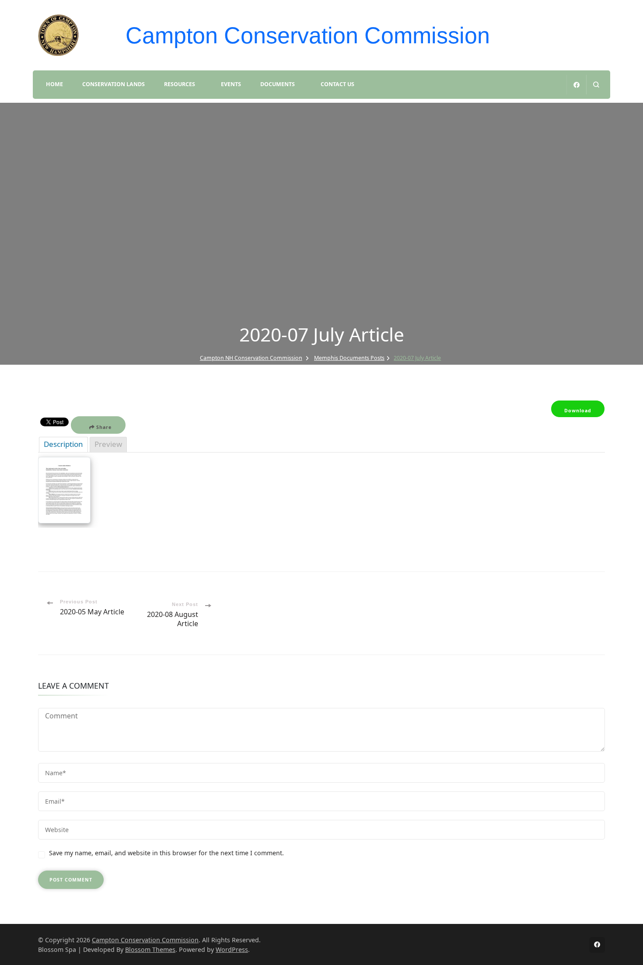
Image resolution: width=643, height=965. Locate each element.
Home (54, 84)
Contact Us (337, 84)
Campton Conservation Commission (308, 35)
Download (577, 411)
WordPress (232, 949)
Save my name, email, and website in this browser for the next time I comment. (166, 853)
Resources (179, 84)
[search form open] (596, 84)
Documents (277, 84)
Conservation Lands (113, 84)
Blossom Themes (150, 949)
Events (231, 84)
